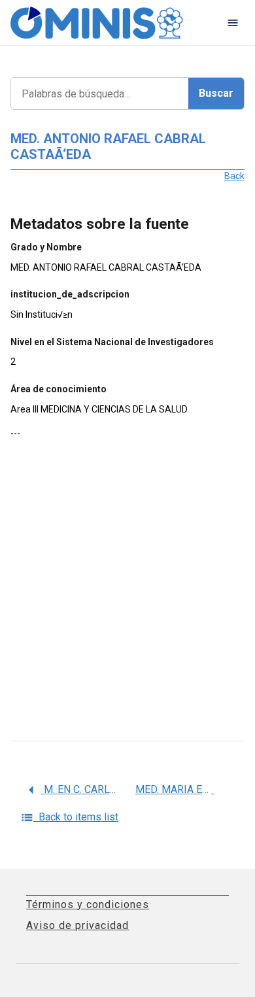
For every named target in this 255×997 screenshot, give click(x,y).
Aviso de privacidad (77, 925)
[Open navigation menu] (233, 22)
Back (234, 176)
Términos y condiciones (87, 904)
